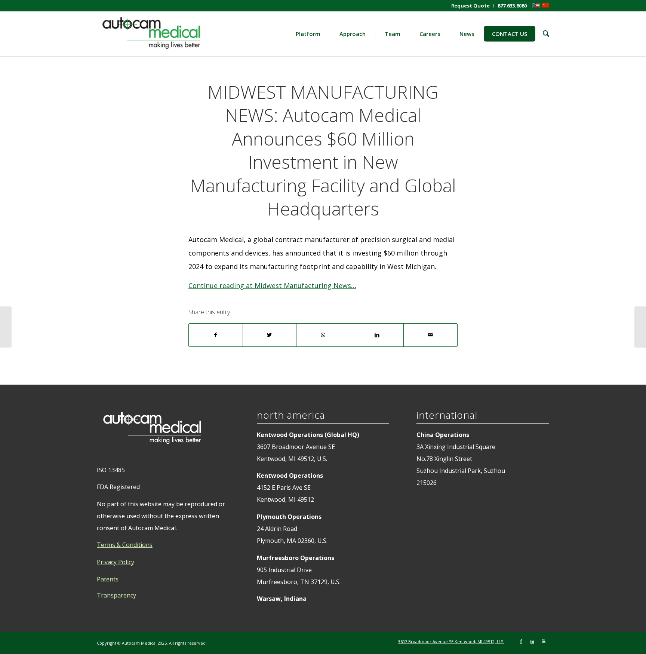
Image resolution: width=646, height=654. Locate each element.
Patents (108, 579)
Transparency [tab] (116, 595)
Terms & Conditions (125, 545)
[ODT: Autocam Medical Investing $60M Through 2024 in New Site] (6, 327)
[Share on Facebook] (216, 335)
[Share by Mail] (430, 335)
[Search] (542, 33)
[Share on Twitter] (269, 335)
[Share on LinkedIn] (377, 335)
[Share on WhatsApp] (323, 335)
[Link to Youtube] (543, 641)
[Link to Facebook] (521, 641)
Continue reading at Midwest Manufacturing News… (272, 285)
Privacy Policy (115, 562)
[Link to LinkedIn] (532, 641)
